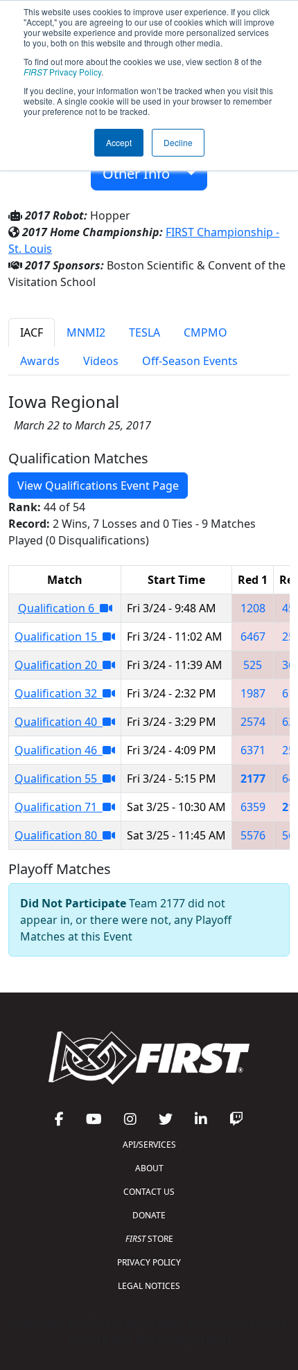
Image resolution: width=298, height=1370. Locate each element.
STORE (149, 1239)
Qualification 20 (59, 665)
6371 (252, 750)
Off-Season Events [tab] (190, 360)
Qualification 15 (59, 636)
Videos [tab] (101, 360)
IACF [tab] (31, 332)
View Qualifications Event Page (98, 485)
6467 (252, 636)
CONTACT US (149, 1192)
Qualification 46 (59, 750)
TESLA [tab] (144, 332)
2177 (252, 778)
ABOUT (149, 1168)
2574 (252, 721)
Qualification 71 (59, 807)
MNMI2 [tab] (86, 332)
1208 (252, 608)
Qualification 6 (59, 608)
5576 (252, 835)
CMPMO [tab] (205, 332)
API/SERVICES (149, 1144)
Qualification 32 (59, 693)
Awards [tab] (40, 360)
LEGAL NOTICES (149, 1286)
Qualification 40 (59, 721)
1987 (252, 693)
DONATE (149, 1215)
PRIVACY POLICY (149, 1262)
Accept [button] (119, 142)
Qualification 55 (59, 778)
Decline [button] (178, 142)
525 (252, 665)
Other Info (141, 173)
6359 (252, 807)
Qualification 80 (59, 835)
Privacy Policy (62, 72)
